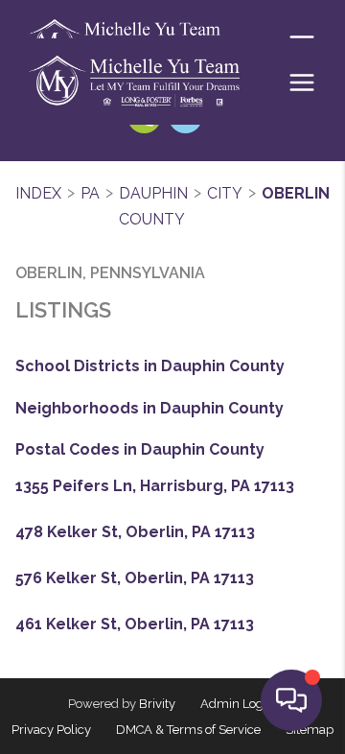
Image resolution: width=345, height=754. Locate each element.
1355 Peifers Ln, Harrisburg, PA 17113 (154, 486)
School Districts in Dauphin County (150, 366)
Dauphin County (153, 206)
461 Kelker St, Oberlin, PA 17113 (134, 624)
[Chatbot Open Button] (291, 700)
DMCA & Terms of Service (188, 729)
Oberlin (296, 193)
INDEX (38, 193)
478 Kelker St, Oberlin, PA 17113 (135, 532)
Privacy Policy (51, 729)
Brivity (157, 703)
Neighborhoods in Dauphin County (149, 408)
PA (90, 193)
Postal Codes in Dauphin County (139, 449)
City (224, 193)
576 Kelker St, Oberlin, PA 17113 (134, 578)
